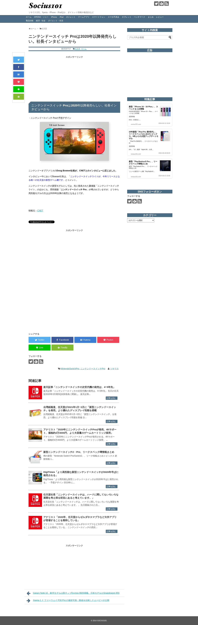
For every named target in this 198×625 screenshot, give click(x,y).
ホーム (29, 17)
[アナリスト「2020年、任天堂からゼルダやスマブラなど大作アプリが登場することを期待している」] (35, 522)
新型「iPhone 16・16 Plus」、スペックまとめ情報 (143, 107)
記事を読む (111, 398)
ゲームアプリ (83, 17)
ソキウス (114, 369)
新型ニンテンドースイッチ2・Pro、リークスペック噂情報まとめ (78, 452)
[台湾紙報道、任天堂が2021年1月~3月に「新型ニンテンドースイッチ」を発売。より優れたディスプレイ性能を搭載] (35, 412)
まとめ (151, 17)
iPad (61, 17)
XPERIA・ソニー (41, 17)
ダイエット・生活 (55, 21)
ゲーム (83, 49)
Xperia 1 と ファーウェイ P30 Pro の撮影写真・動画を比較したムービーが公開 (71, 600)
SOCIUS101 (102, 621)
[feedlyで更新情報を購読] (161, 3)
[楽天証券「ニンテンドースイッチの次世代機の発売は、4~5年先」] (35, 392)
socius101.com (136, 124)
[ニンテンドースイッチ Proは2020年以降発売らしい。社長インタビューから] (18, 74)
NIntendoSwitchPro (70, 369)
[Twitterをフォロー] (156, 3)
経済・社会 (40, 21)
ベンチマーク (139, 17)
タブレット (126, 17)
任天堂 (77, 49)
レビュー (160, 17)
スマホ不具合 (113, 17)
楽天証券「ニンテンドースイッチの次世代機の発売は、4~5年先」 (79, 387)
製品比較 (29, 21)
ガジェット (70, 17)
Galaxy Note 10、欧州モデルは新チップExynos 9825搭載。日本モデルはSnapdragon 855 (76, 593)
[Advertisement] (74, 77)
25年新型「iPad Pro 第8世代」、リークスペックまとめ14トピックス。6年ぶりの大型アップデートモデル (143, 135)
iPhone (54, 17)
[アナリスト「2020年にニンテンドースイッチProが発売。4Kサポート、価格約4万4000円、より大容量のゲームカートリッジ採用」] (35, 435)
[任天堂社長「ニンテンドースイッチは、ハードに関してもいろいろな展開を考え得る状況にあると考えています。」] (35, 500)
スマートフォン (98, 17)
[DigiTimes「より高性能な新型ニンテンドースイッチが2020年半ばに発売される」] (35, 477)
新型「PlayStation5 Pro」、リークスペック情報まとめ (143, 162)
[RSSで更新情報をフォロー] (166, 3)
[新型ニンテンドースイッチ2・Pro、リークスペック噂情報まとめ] (35, 457)
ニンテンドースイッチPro (92, 369)
